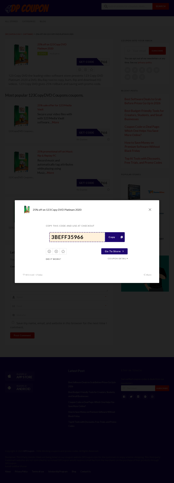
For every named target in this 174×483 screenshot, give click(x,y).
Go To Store (113, 251)
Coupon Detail (117, 258)
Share (148, 274)
